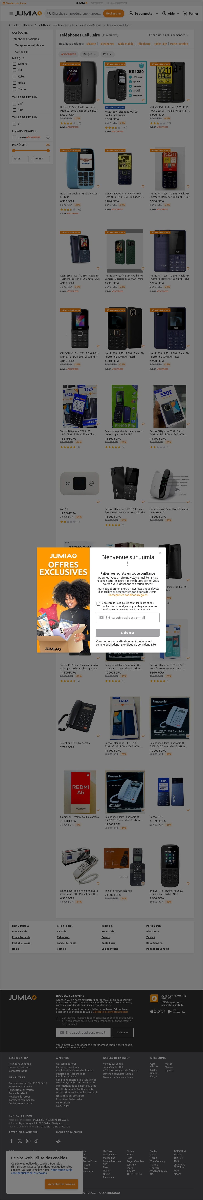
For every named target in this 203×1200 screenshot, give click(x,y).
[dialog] (101, 600)
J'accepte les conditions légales (127, 595)
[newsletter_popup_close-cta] (160, 553)
